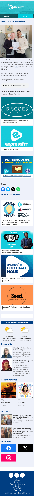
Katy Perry (21, 405)
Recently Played (9, 380)
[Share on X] (13, 189)
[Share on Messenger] (8, 189)
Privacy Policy (17, 488)
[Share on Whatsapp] (18, 189)
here (16, 67)
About (17, 480)
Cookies (17, 486)
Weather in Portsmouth (17, 322)
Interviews (6, 411)
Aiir (30, 493)
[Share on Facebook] (3, 189)
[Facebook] (11, 475)
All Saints (4, 405)
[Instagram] (22, 475)
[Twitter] (16, 475)
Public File (17, 490)
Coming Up (6, 344)
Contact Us (17, 482)
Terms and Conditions (17, 484)
